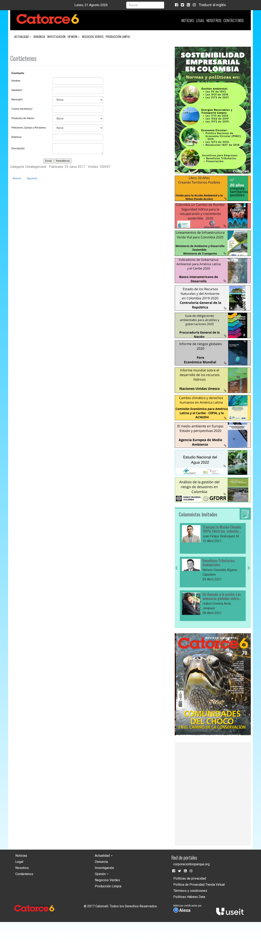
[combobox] (145, 5)
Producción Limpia (118, 36)
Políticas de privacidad (189, 878)
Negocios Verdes (93, 36)
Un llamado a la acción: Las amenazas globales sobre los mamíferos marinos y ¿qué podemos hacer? (221, 596)
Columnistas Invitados (198, 514)
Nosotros (213, 20)
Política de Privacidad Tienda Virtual (199, 885)
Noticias (187, 20)
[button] (176, 593)
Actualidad (21, 36)
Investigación (56, 36)
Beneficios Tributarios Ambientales (218, 563)
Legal (200, 20)
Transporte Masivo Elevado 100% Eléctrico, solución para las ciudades (221, 529)
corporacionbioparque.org (191, 864)
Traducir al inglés (212, 5)
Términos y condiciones (190, 891)
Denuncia (39, 36)
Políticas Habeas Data (189, 897)
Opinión (72, 36)
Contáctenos (233, 20)
